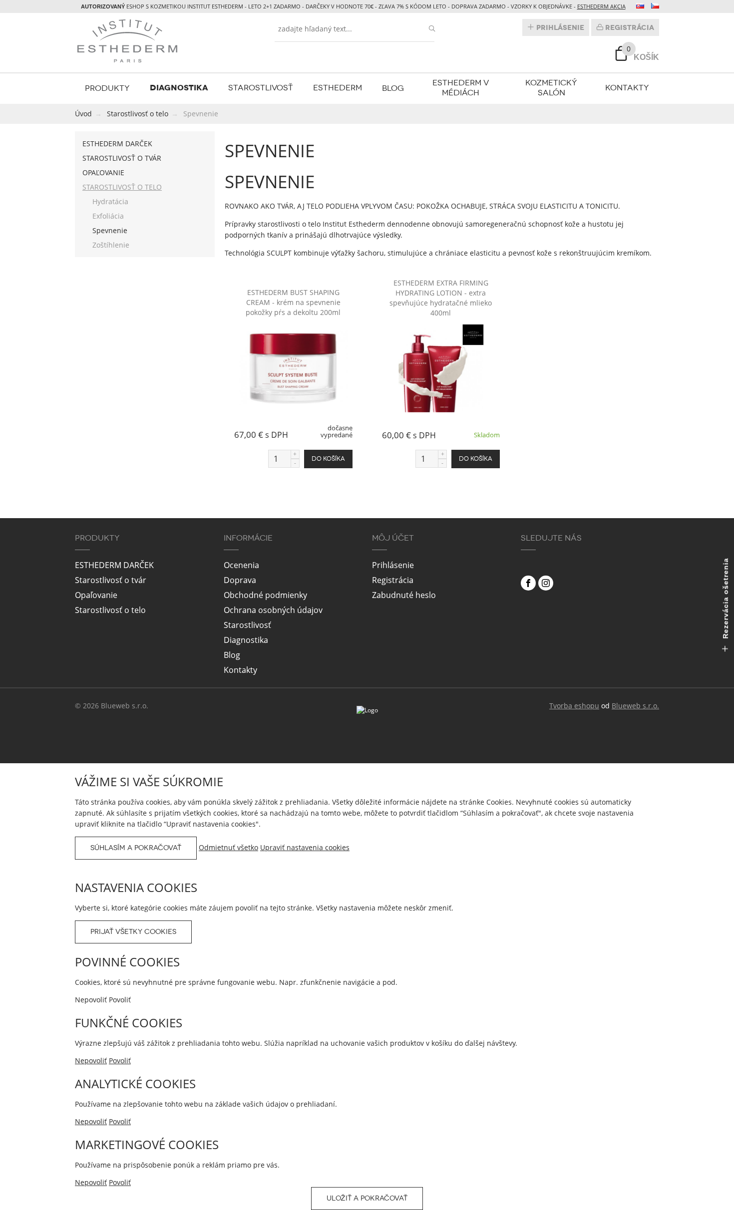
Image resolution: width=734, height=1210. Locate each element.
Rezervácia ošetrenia (726, 599)
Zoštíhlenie (110, 245)
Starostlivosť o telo (122, 187)
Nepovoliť (91, 1060)
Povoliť (120, 1060)
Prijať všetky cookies (133, 931)
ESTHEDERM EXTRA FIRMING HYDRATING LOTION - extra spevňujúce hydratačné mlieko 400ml (440, 297)
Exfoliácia (108, 216)
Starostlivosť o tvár (121, 158)
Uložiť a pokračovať (367, 1198)
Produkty (107, 88)
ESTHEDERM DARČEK (117, 143)
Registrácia (628, 27)
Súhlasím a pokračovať (135, 848)
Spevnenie (109, 230)
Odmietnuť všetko (228, 847)
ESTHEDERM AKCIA (601, 6)
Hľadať (432, 28)
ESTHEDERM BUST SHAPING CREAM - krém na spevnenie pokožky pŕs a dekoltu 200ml (293, 302)
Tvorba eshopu (574, 705)
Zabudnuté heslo (404, 595)
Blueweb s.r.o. (635, 705)
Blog (393, 88)
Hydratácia (110, 201)
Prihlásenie (559, 27)
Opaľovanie (103, 172)
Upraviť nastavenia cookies (305, 847)
